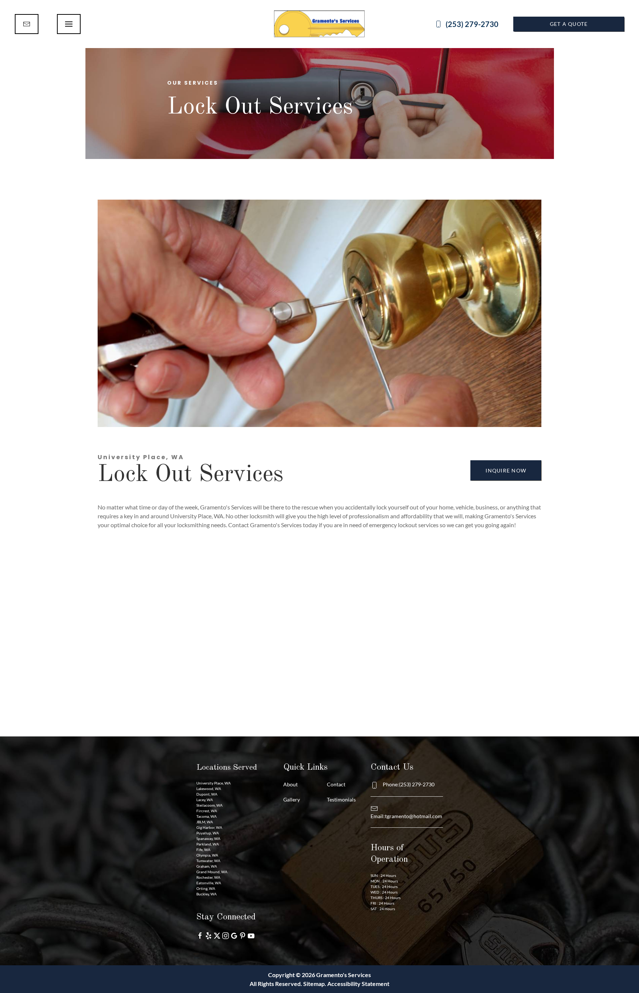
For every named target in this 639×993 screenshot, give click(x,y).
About (290, 784)
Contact (336, 784)
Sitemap (314, 983)
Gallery (291, 799)
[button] (69, 24)
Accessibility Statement (358, 983)
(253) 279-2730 (472, 24)
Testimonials (341, 799)
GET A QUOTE (569, 24)
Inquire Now (506, 470)
